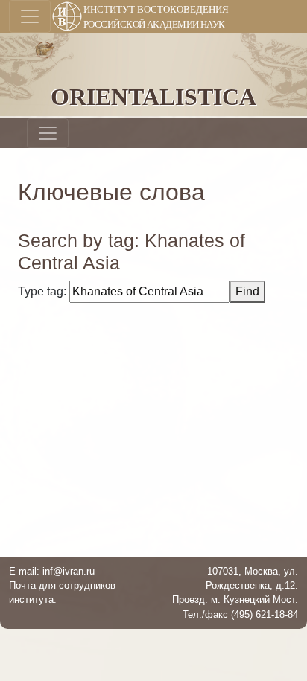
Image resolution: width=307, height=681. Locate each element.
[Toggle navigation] (30, 16)
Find (247, 291)
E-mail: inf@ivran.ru (52, 571)
